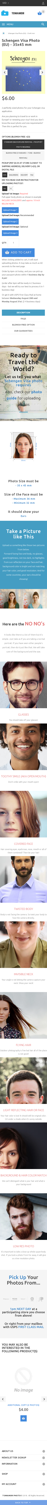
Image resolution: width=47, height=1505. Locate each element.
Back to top (21, 1503)
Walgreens (13, 175)
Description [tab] (23, 312)
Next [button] (42, 72)
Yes (4, 188)
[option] (23, 72)
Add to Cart (21, 252)
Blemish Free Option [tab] (23, 325)
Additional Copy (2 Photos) (23, 1405)
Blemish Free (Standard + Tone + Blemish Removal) (23, 155)
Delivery (24, 175)
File (31, 175)
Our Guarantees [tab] (23, 331)
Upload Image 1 (10, 210)
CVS (4, 175)
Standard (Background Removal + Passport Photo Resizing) (23, 144)
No (11, 188)
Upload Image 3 (10, 233)
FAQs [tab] (23, 319)
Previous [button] (5, 72)
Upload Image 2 (10, 221)
